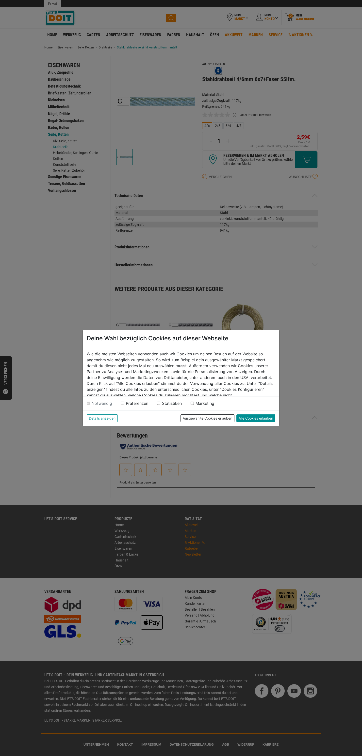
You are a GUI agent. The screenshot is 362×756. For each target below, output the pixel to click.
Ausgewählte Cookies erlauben (207, 418)
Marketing (205, 403)
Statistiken (172, 403)
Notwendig (102, 403)
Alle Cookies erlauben (256, 418)
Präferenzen (137, 403)
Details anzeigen (102, 418)
